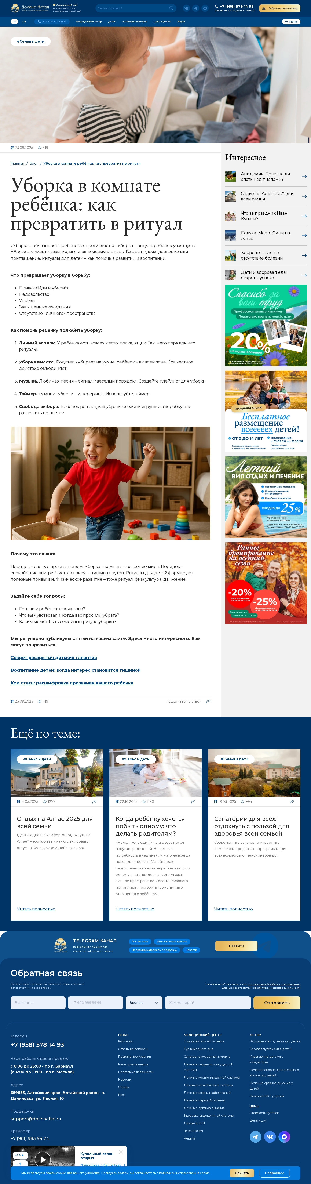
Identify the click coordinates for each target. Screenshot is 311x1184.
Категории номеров (134, 21)
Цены (254, 1106)
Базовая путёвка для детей (271, 1049)
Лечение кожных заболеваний (207, 1093)
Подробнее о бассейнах (100, 1165)
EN (24, 21)
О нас (123, 1035)
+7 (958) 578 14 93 (37, 1044)
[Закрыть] (121, 1152)
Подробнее (274, 1173)
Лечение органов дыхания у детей (271, 1085)
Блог (34, 164)
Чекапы (189, 1138)
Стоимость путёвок (264, 1113)
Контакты (125, 1041)
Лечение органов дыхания (204, 1108)
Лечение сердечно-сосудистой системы (208, 1067)
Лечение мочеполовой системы (208, 1085)
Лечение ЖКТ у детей (267, 1096)
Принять (242, 1173)
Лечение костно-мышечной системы (212, 1077)
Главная (17, 164)
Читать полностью (36, 909)
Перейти (236, 946)
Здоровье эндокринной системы (209, 1116)
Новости (124, 1080)
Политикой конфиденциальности (277, 987)
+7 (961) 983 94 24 (30, 1138)
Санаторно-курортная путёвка (207, 1056)
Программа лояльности (135, 1072)
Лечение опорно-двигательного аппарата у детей (274, 1072)
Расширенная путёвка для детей (275, 1041)
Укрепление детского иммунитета (266, 1059)
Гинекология (193, 1131)
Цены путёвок (162, 21)
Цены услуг (258, 1120)
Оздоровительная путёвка (204, 1041)
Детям (112, 21)
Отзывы (123, 1087)
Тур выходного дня (198, 1049)
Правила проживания (134, 1056)
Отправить (277, 1002)
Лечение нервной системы (204, 1100)
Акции (181, 21)
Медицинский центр (89, 21)
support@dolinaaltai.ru (36, 1118)
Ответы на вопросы (133, 1049)
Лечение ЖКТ (194, 1123)
